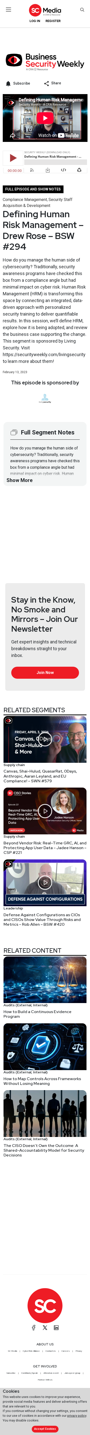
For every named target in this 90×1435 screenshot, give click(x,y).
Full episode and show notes (33, 189)
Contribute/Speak (29, 1372)
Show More (19, 480)
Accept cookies (45, 1428)
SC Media (12, 1350)
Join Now (45, 672)
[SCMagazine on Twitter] (45, 1328)
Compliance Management (25, 199)
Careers (66, 1350)
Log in (35, 21)
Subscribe (11, 1372)
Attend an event (51, 1372)
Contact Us (51, 1350)
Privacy (79, 1350)
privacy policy (76, 1415)
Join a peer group (72, 1372)
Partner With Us (45, 1379)
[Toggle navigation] (8, 9)
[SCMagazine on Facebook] (34, 1328)
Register (53, 21)
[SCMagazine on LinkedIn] (56, 1328)
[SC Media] (45, 10)
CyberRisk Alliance (31, 1350)
